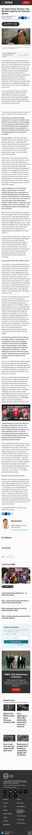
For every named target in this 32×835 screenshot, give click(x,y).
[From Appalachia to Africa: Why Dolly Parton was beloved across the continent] (23, 707)
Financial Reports (21, 806)
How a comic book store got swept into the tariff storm (8, 747)
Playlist (5, 817)
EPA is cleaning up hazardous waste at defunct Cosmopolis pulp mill (16, 617)
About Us (5, 799)
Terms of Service (21, 816)
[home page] (9, 3)
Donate (26, 2)
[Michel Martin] (5, 524)
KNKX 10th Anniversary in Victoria (16, 675)
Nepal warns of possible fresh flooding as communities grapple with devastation (22, 749)
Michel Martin (9, 16)
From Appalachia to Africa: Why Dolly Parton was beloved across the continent (22, 720)
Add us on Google (23, 55)
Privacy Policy (21, 644)
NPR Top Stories (10, 556)
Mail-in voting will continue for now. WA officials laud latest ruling (14, 609)
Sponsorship (20, 803)
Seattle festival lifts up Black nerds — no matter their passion (14, 594)
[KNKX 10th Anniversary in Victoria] (16, 661)
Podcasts (5, 821)
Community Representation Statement (21, 811)
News (14, 634)
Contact (5, 803)
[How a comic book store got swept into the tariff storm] (9, 738)
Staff (4, 806)
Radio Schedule (7, 813)
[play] (3, 833)
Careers (19, 799)
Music (7, 634)
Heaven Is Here (24, 485)
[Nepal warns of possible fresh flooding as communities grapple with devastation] (23, 738)
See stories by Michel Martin (19, 530)
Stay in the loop (16, 641)
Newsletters (6, 824)
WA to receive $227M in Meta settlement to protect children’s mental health (15, 602)
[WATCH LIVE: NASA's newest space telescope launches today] (9, 707)
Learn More (16, 689)
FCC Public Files (21, 823)
